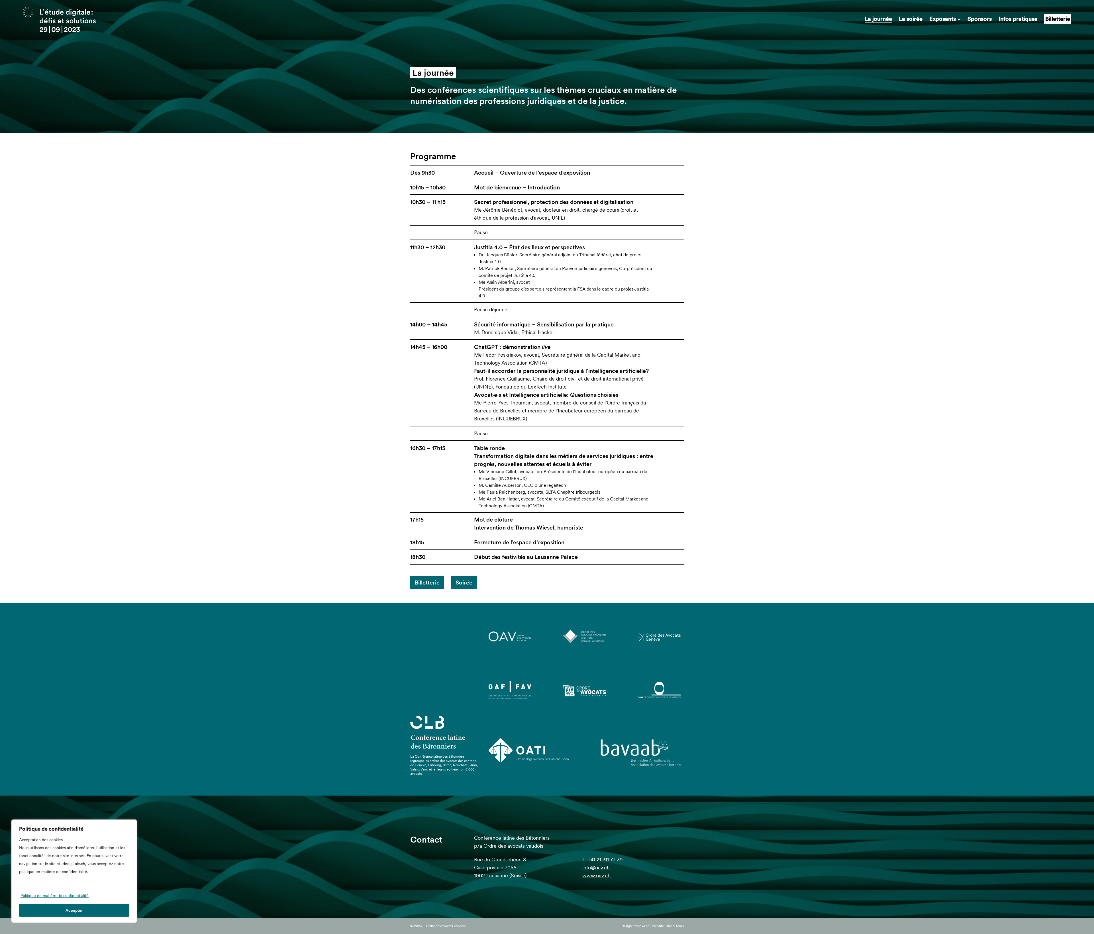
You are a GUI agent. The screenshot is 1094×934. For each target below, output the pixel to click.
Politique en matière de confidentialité (55, 895)
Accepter (74, 910)
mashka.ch (642, 926)
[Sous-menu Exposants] (959, 19)
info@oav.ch (596, 867)
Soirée (464, 582)
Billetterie (427, 582)
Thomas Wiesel (534, 527)
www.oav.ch (596, 875)
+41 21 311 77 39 (605, 859)
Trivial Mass (675, 926)
